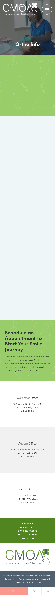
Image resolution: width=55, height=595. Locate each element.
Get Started (14, 591)
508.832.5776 (27, 456)
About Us (27, 523)
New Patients (27, 527)
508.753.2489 (27, 410)
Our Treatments (27, 531)
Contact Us (27, 538)
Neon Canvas (36, 582)
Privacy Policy (10, 579)
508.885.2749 (27, 502)
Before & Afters (27, 534)
